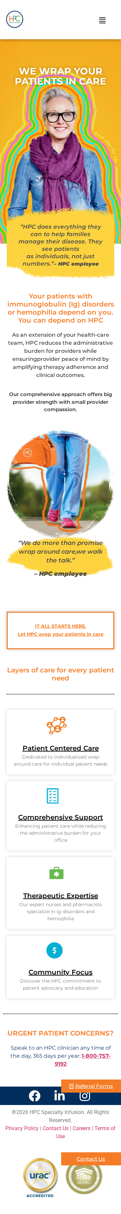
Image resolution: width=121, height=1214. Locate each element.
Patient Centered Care (61, 748)
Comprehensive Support (60, 817)
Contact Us (56, 1128)
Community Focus (60, 972)
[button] (90, 20)
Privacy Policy (22, 1128)
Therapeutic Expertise (60, 896)
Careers (82, 1128)
